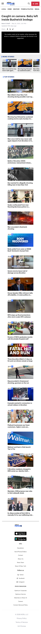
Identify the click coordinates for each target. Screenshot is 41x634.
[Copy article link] (13, 29)
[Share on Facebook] (7, 29)
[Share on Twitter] (10, 29)
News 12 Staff (6, 23)
